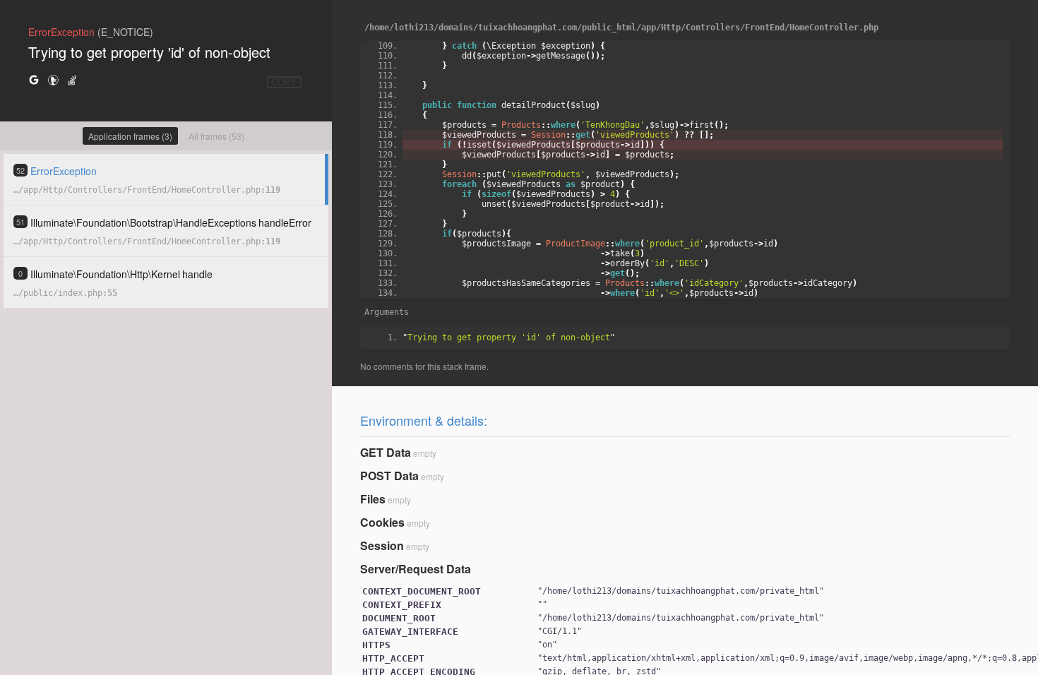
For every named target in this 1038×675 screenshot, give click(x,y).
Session (382, 545)
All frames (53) (216, 136)
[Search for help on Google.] (34, 79)
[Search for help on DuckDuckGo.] (53, 79)
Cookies (382, 522)
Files (373, 499)
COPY (284, 82)
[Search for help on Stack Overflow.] (72, 79)
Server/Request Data (415, 569)
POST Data (389, 475)
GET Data (385, 452)
